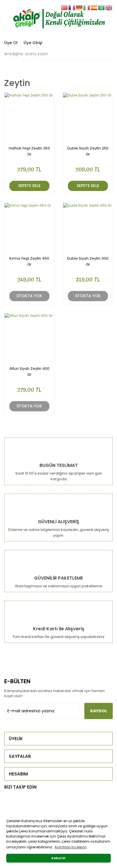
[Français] (72, 7)
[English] (109, 7)
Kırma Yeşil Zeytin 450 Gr (29, 261)
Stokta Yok (29, 296)
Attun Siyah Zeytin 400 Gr (29, 371)
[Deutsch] (79, 7)
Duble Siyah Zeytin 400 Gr (87, 261)
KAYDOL (98, 711)
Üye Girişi (33, 43)
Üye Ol (11, 43)
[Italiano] (87, 7)
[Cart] (105, 43)
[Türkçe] (64, 7)
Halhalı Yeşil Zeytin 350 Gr (29, 151)
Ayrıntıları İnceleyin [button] (71, 847)
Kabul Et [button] (58, 858)
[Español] (94, 7)
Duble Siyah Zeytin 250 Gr (87, 151)
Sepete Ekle (29, 185)
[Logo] (58, 17)
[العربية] (101, 7)
